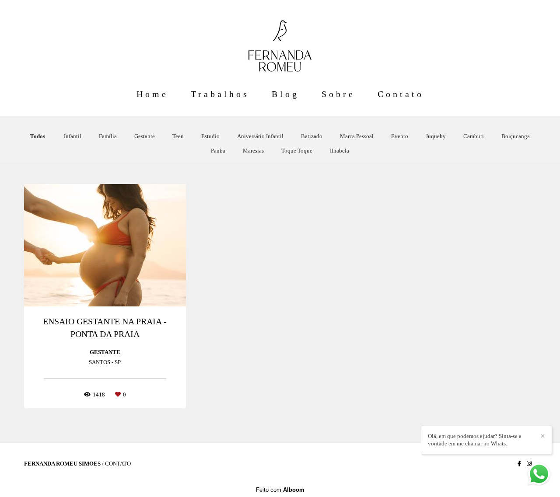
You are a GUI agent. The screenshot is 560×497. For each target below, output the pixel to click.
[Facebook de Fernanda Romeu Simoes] (519, 463)
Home (152, 94)
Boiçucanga (515, 136)
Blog (285, 94)
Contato (401, 94)
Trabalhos (220, 94)
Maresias (253, 150)
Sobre (338, 94)
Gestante (144, 136)
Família (108, 136)
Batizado (311, 136)
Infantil (72, 136)
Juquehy (436, 136)
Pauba (218, 150)
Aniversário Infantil (260, 136)
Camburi (473, 136)
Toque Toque (296, 150)
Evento (399, 136)
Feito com (280, 490)
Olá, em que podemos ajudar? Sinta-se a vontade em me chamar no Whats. (475, 440)
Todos (37, 136)
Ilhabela (339, 150)
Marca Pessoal (357, 136)
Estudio (210, 136)
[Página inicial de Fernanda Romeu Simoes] (280, 41)
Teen (178, 136)
